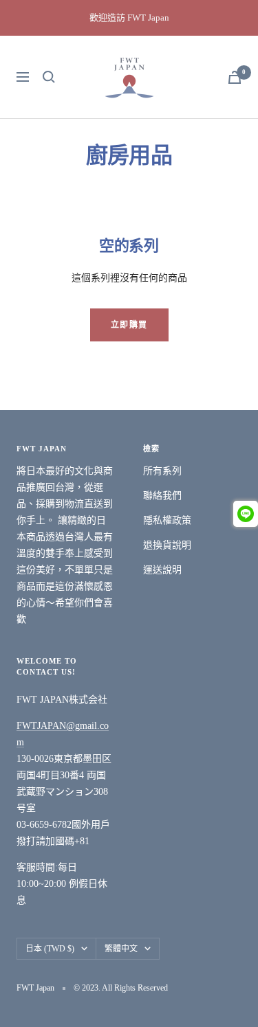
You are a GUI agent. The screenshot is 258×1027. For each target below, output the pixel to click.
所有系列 (162, 471)
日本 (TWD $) (49, 948)
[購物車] (234, 77)
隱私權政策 (167, 520)
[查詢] (49, 77)
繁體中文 (121, 948)
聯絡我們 (162, 495)
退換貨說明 (167, 545)
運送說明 (162, 570)
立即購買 (129, 325)
